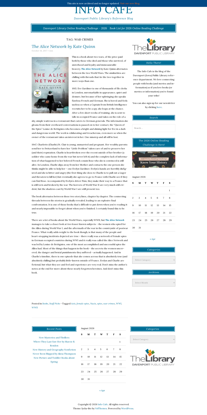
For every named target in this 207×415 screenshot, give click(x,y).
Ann (51, 51)
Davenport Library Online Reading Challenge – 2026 (75, 28)
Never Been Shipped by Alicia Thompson (54, 353)
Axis (73, 303)
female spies (83, 303)
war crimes (109, 303)
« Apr (152, 239)
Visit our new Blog (129, 3)
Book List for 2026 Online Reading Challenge (137, 28)
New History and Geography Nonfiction (54, 349)
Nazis (93, 303)
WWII (35, 307)
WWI (118, 303)
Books (45, 303)
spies (99, 303)
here (159, 107)
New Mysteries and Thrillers (54, 337)
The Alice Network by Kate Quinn (63, 46)
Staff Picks (54, 303)
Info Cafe (103, 9)
